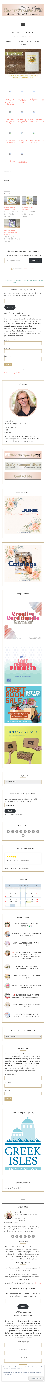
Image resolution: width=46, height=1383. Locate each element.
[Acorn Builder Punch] (22, 135)
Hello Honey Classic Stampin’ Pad (10, 121)
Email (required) (10, 340)
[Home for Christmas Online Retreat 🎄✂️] (7, 924)
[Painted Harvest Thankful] (29, 200)
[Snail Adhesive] (10, 155)
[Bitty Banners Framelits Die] (10, 135)
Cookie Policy (7, 1374)
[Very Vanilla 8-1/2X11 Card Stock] (22, 93)
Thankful (31, 269)
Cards (24, 269)
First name (8, 348)
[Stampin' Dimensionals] (22, 155)
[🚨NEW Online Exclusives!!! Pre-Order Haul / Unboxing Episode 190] (7, 996)
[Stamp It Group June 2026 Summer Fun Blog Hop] (7, 986)
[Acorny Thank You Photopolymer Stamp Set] (10, 93)
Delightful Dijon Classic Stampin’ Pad (22, 121)
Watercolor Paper (34, 100)
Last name (8, 356)
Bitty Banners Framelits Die (10, 141)
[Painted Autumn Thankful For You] (12, 200)
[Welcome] (23, 403)
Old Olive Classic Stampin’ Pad (34, 120)
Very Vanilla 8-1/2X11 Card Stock (22, 100)
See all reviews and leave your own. (16, 868)
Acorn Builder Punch (22, 141)
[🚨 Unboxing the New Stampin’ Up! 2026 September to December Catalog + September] (7, 953)
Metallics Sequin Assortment (34, 141)
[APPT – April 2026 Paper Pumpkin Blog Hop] (7, 1005)
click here (38, 1283)
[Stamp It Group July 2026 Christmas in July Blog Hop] (7, 967)
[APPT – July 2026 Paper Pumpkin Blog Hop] (7, 944)
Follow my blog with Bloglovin (14, 373)
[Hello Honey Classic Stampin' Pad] (10, 114)
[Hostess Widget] (23, 515)
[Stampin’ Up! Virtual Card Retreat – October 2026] (7, 934)
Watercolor (23, 271)
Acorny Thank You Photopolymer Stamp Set (10, 101)
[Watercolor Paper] (34, 93)
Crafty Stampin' (23, 13)
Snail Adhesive (10, 161)
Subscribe (35, 260)
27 (28, 902)
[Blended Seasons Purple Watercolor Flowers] (12, 223)
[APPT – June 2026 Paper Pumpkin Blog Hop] (7, 977)
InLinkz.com (7, 171)
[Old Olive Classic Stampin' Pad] (34, 114)
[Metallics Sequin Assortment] (34, 135)
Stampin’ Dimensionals (22, 162)
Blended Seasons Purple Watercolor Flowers (10, 232)
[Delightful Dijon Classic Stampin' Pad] (22, 114)
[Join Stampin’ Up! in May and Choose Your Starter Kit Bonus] (7, 1015)
